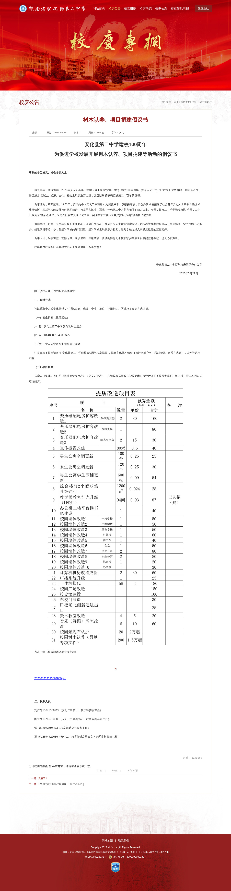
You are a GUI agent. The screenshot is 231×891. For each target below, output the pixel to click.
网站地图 (107, 840)
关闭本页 (132, 770)
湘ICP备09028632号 (95, 856)
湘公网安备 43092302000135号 (130, 856)
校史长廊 (161, 8)
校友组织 (130, 8)
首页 (176, 102)
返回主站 (203, 8)
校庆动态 (146, 8)
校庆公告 (114, 8)
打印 (99, 770)
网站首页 (99, 8)
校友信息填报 (180, 8)
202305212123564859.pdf (50, 678)
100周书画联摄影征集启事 (52, 784)
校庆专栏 (185, 102)
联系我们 (123, 840)
